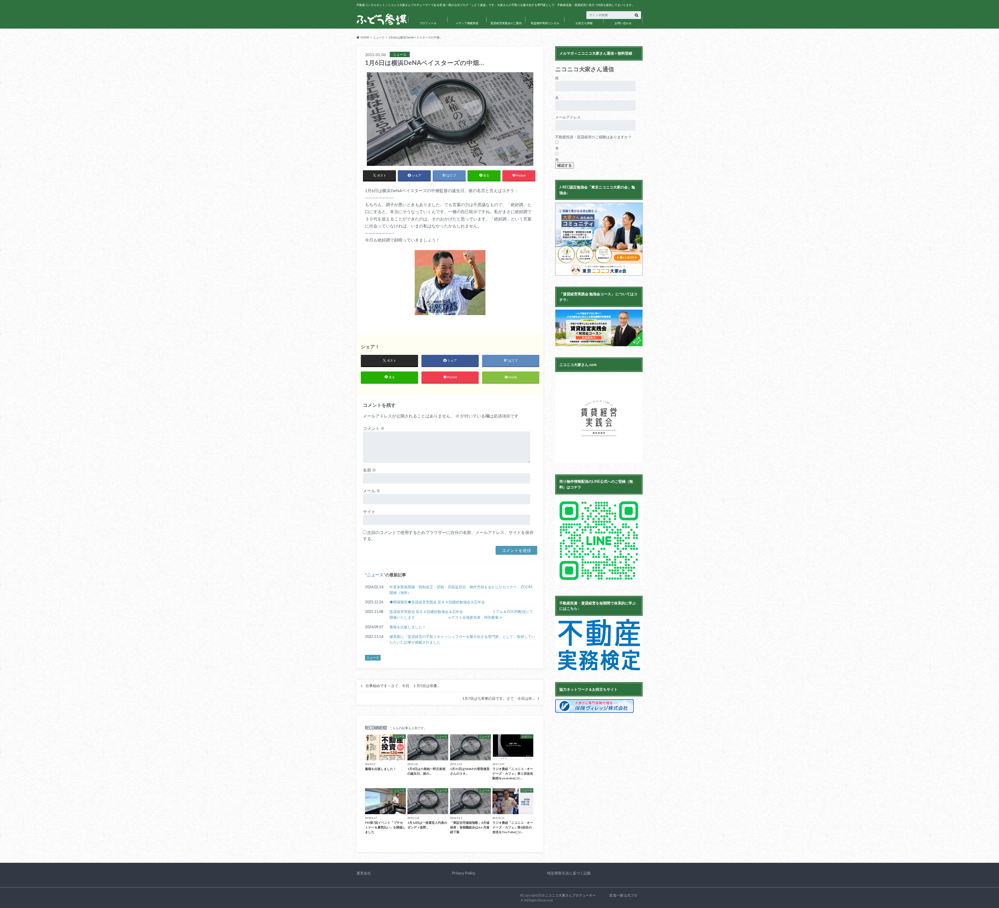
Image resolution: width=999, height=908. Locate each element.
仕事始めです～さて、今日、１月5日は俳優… (402, 686)
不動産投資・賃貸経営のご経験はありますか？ (593, 137)
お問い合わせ (623, 23)
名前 (369, 469)
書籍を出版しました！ (407, 627)
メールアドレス (568, 117)
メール (371, 490)
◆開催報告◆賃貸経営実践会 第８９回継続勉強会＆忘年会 (437, 602)
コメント (374, 428)
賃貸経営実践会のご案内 (506, 23)
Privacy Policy (463, 873)
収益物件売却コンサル (545, 23)
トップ (389, 23)
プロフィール (428, 23)
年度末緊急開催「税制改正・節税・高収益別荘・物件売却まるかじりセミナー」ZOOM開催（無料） (460, 590)
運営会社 (363, 873)
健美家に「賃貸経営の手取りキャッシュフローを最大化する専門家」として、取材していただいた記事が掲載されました (462, 639)
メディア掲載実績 (467, 23)
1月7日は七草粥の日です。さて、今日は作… (498, 698)
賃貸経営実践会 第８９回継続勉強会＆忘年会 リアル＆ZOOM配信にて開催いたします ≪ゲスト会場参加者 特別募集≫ (461, 614)
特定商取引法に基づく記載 (569, 873)
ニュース (375, 574)
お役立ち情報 (584, 23)
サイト (369, 511)
